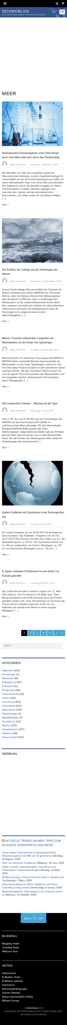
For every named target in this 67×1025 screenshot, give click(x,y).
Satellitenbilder (10, 717)
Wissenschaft (9, 737)
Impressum (8, 984)
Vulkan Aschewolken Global (17, 996)
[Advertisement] (33, 52)
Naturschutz (9, 709)
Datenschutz (9, 973)
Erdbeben (7, 682)
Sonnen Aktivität (11, 992)
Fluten (5, 697)
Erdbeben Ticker (11, 977)
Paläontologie (9, 713)
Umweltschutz (10, 729)
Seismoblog (32, 1008)
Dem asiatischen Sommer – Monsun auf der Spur (29, 403)
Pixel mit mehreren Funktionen (19, 862)
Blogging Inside (10, 943)
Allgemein (7, 670)
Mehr (4, 204)
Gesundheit (8, 705)
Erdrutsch (7, 686)
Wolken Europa (10, 1000)
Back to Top (33, 918)
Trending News (10, 947)
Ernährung (8, 690)
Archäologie (8, 674)
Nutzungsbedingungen (15, 988)
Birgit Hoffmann (18, 164)
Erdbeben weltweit (12, 981)
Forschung (8, 701)
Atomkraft (7, 678)
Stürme (6, 725)
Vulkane (6, 733)
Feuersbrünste (10, 694)
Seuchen (7, 721)
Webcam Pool (10, 951)
